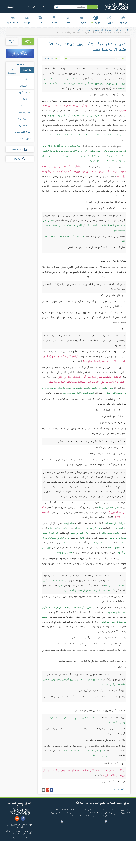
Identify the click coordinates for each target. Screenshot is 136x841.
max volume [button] (122, 58)
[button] (109, 20)
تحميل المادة (49, 58)
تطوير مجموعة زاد (19, 837)
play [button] (66, 58)
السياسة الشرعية (24, 125)
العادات (24, 99)
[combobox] (73, 7)
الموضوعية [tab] (12, 73)
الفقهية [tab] (26, 70)
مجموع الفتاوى (28, 41)
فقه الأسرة (23, 92)
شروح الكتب (119, 30)
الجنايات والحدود (24, 106)
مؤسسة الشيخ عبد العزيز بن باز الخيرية (19, 826)
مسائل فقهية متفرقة (23, 132)
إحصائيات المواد (18, 149)
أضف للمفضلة (118, 789)
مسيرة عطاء (11, 41)
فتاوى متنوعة (25, 138)
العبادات (24, 79)
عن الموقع (18, 158)
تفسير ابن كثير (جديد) (102, 30)
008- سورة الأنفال (83, 30)
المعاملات (23, 86)
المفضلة (10, 7)
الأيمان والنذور (25, 112)
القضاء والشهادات (24, 119)
